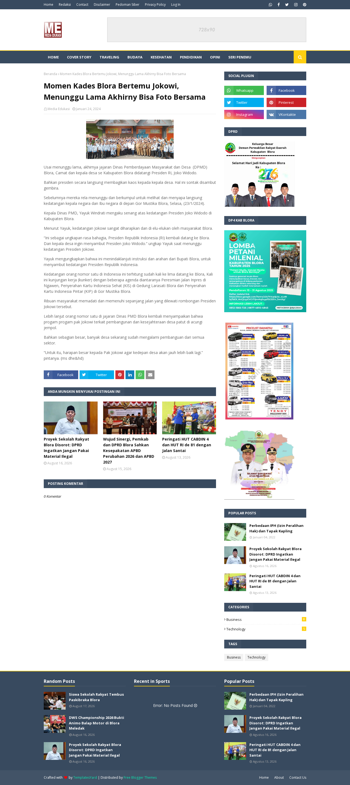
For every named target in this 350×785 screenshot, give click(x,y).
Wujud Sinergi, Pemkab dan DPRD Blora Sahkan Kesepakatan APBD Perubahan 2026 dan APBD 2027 (128, 450)
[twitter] (287, 4)
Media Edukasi (59, 109)
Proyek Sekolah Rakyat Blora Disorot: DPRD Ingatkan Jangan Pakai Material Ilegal (66, 447)
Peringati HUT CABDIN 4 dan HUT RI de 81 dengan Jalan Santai (186, 444)
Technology (265, 629)
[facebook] (278, 4)
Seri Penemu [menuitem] (239, 57)
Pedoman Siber (127, 4)
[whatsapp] (270, 4)
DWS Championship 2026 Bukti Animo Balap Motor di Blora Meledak (96, 723)
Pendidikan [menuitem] (191, 57)
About (279, 777)
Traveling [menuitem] (109, 57)
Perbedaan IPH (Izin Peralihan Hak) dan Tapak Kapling (276, 528)
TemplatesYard (85, 777)
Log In (175, 4)
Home (48, 4)
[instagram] (296, 4)
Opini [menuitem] (215, 57)
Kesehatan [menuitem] (161, 57)
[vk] (286, 114)
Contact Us (297, 777)
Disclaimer (102, 4)
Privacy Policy (155, 4)
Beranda (50, 74)
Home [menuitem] (53, 57)
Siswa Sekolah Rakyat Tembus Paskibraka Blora (96, 697)
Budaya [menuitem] (134, 57)
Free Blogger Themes (140, 777)
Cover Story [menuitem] (79, 57)
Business (265, 619)
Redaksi (65, 4)
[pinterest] (304, 4)
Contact (82, 4)
